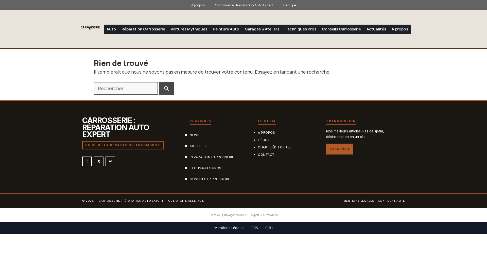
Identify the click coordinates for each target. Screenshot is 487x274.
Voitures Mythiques (189, 29)
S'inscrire (340, 149)
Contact (266, 155)
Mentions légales (358, 201)
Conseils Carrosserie (341, 29)
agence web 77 (238, 215)
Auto (111, 29)
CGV (254, 227)
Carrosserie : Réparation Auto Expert (244, 5)
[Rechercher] (166, 88)
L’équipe (289, 5)
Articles (198, 146)
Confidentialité (391, 201)
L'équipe (265, 140)
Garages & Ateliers (262, 29)
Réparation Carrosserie (143, 29)
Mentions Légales (229, 227)
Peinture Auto (226, 29)
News (194, 135)
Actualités (376, 29)
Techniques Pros (300, 29)
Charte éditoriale (275, 147)
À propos (198, 5)
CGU (269, 227)
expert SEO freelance (264, 215)
